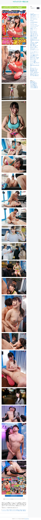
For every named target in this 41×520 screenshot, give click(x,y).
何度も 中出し (35, 35)
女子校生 (36, 42)
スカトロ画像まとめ (33, 84)
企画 (31, 35)
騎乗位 (21, 510)
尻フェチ (33, 46)
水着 (34, 51)
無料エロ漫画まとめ (33, 82)
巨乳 (35, 46)
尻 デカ (31, 46)
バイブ (31, 23)
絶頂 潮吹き (31, 71)
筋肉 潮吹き (17, 509)
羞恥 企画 (37, 72)
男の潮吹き (10, 509)
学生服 (31, 43)
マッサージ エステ (32, 25)
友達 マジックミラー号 (35, 36)
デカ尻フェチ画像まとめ (34, 86)
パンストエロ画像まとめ (34, 87)
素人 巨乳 (35, 70)
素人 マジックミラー (34, 65)
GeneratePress (27, 518)
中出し (31, 28)
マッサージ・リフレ (33, 27)
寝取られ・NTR (34, 43)
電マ (38, 74)
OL (36, 14)
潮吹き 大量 (31, 56)
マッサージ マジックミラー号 (34, 26)
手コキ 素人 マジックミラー (34, 50)
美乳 (34, 71)
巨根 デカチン (36, 47)
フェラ (33, 23)
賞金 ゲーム (36, 73)
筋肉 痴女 (20, 509)
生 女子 (37, 57)
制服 (37, 35)
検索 (31, 6)
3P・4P (31, 13)
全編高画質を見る (14, 495)
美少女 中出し (32, 72)
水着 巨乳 (31, 55)
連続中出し (36, 74)
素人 (35, 61)
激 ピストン (35, 56)
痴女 (13, 509)
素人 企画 (32, 70)
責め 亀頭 (23, 509)
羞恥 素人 (31, 73)
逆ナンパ (8, 510)
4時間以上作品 (33, 14)
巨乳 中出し (32, 47)
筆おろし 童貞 (32, 61)
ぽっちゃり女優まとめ (33, 83)
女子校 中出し (32, 42)
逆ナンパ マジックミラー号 (13, 510)
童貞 (37, 58)
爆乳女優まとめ (32, 81)
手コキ (31, 48)
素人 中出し (32, 69)
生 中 (31, 57)
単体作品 (7, 509)
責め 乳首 (34, 73)
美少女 (36, 71)
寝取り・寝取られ (32, 44)
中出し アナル (35, 28)
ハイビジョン (4, 509)
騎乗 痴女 (19, 510)
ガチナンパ (32, 17)
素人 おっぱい (31, 62)
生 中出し (34, 57)
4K (33, 13)
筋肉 (14, 509)
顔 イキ (31, 75)
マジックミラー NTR (33, 24)
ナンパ (32, 20)
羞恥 (35, 72)
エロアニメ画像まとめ (33, 85)
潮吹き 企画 (37, 55)
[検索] (38, 8)
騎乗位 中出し (37, 75)
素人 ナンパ (36, 62)
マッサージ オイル (37, 25)
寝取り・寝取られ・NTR (34, 45)
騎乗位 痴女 (24, 510)
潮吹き (34, 55)
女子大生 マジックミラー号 (34, 40)
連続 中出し (32, 74)
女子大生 (35, 37)
